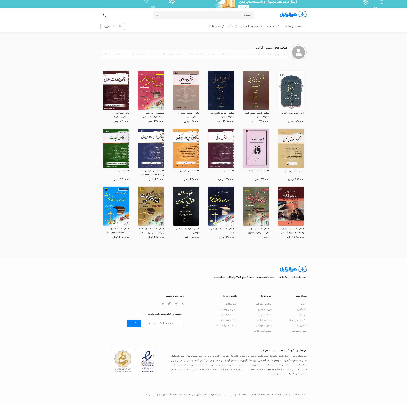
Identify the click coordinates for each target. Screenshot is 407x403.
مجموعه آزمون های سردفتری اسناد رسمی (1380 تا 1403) (153, 115)
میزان (188, 356)
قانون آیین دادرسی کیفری (186, 170)
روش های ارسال (229, 314)
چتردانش (297, 360)
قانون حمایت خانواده (259, 170)
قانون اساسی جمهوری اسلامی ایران (188, 115)
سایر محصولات (299, 331)
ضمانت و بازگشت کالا (226, 325)
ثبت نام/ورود (110, 26)
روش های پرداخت (228, 309)
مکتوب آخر (268, 360)
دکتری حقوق (273, 369)
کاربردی (303, 314)
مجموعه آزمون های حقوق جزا (221, 230)
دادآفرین (288, 360)
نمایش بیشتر (282, 55)
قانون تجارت (123, 170)
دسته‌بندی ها (295, 26)
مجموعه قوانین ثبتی (294, 170)
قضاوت (203, 365)
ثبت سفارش (231, 304)
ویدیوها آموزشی (249, 26)
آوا (229, 360)
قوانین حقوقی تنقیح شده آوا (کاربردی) (221, 115)
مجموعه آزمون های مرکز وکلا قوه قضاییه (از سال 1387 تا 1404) (292, 230)
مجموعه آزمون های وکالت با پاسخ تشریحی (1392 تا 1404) (151, 230)
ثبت (134, 323)
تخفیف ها (271, 26)
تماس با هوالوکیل (263, 325)
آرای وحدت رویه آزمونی (292, 113)
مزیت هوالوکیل (264, 314)
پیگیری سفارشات (228, 320)
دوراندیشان (278, 360)
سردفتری (195, 365)
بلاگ (230, 26)
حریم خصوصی (265, 309)
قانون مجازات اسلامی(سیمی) (121, 115)
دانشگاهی (302, 309)
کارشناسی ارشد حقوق (290, 369)
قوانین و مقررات (299, 325)
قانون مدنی (228, 170)
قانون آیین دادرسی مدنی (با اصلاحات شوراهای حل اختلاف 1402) (152, 172)
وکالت (210, 365)
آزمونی (303, 304)
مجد (183, 356)
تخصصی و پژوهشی (297, 320)
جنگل (304, 360)
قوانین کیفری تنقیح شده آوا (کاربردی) (257, 115)
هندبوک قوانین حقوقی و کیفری (187, 230)
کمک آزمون (247, 360)
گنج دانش (175, 356)
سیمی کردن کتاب (263, 331)
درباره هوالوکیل (264, 320)
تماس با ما (215, 26)
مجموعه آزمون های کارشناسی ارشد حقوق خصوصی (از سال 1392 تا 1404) (257, 230)
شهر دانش (236, 360)
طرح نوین (257, 360)
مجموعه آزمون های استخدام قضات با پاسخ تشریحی (118, 230)
